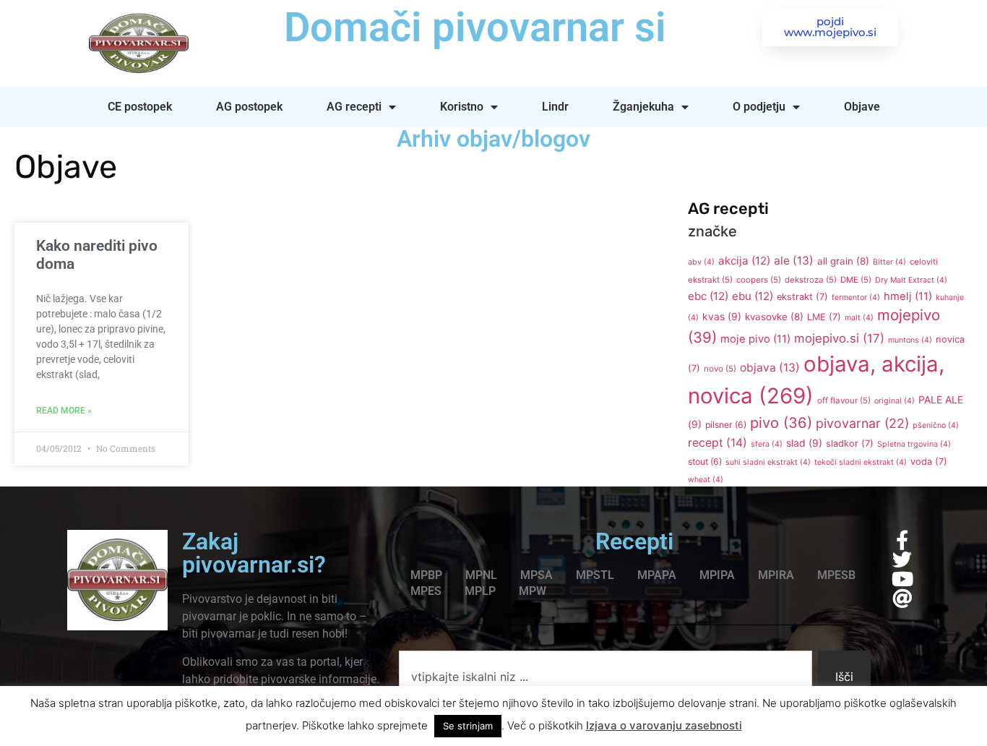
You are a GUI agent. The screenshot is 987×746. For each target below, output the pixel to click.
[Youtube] (902, 578)
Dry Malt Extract (911, 280)
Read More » (64, 411)
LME (824, 317)
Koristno (461, 106)
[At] (902, 598)
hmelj (908, 296)
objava (770, 367)
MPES (425, 591)
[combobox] (605, 677)
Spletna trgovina (914, 444)
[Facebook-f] (902, 539)
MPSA (536, 575)
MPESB (836, 575)
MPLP (480, 591)
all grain (843, 261)
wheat (705, 479)
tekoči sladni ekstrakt (860, 462)
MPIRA (776, 575)
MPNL (481, 575)
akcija (744, 260)
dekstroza (811, 280)
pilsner (725, 424)
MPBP (426, 575)
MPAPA (656, 575)
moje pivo (755, 339)
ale (794, 260)
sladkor (850, 443)
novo (720, 369)
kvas (721, 316)
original (894, 401)
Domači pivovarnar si (475, 27)
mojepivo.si (839, 338)
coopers (758, 280)
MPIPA (717, 575)
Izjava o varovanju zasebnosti (664, 725)
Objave (862, 106)
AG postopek (249, 106)
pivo (781, 423)
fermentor (856, 297)
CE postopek (140, 106)
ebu (752, 296)
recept (717, 443)
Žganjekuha (643, 106)
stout (705, 461)
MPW (532, 591)
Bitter (889, 262)
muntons (910, 340)
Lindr (555, 106)
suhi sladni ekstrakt (768, 462)
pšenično (936, 425)
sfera (767, 444)
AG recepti (354, 106)
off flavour (844, 400)
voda (928, 461)
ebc (708, 296)
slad (804, 443)
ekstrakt (802, 296)
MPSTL (595, 575)
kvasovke (774, 316)
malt (859, 317)
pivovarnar (862, 423)
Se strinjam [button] (468, 726)
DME (855, 280)
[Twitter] (902, 559)
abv (701, 262)
